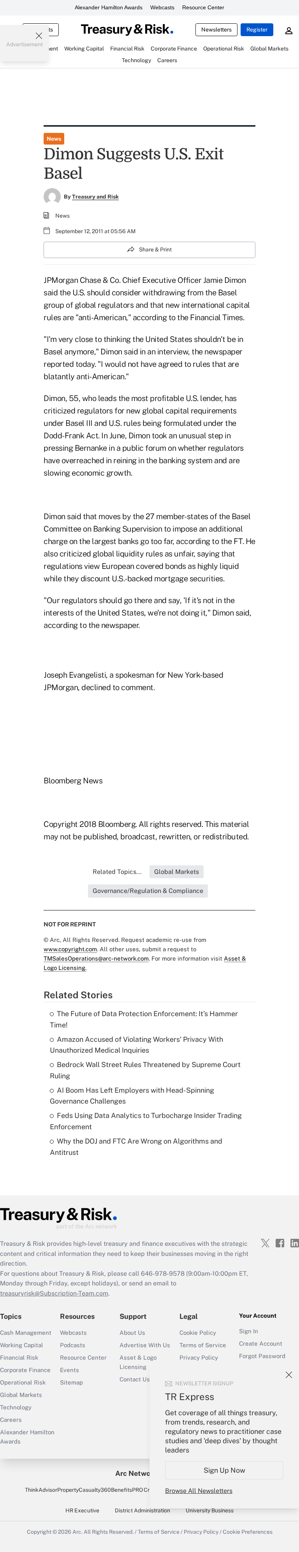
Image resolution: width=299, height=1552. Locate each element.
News (54, 139)
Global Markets (21, 1395)
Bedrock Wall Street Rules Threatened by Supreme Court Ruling (145, 1070)
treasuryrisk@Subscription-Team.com (54, 1293)
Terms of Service (202, 1345)
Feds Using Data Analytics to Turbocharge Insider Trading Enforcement (146, 1121)
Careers (11, 1419)
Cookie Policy (197, 1332)
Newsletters (216, 29)
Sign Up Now (224, 1470)
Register (256, 29)
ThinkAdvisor (41, 1490)
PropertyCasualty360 (84, 1490)
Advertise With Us (145, 1345)
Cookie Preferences (248, 1532)
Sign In (248, 1331)
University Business (210, 1510)
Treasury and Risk (95, 197)
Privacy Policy (198, 1357)
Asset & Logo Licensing (138, 1362)
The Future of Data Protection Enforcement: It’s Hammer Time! (144, 1019)
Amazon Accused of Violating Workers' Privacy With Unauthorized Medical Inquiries (136, 1045)
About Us (132, 1332)
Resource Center (203, 7)
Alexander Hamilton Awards (108, 7)
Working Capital (21, 1345)
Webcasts (162, 7)
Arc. (77, 1532)
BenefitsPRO (127, 1490)
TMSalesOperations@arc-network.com (96, 958)
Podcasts (72, 1345)
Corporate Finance (25, 1370)
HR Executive (82, 1510)
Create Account (260, 1343)
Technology (16, 1407)
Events (69, 1370)
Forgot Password (262, 1356)
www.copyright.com (70, 949)
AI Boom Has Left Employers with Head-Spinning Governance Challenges (132, 1096)
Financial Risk (19, 1357)
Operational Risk (23, 1382)
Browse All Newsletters (198, 1490)
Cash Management (25, 1332)
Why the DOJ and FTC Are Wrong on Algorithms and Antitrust (136, 1146)
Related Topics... (117, 871)
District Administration (142, 1510)
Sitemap (71, 1382)
